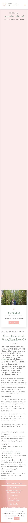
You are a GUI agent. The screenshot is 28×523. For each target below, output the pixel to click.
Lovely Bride (17, 453)
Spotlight (11, 19)
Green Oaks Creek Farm (13, 451)
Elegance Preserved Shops (14, 483)
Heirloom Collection (8, 458)
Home (5, 19)
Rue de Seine (20, 378)
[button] (25, 4)
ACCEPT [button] (17, 518)
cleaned (5, 359)
